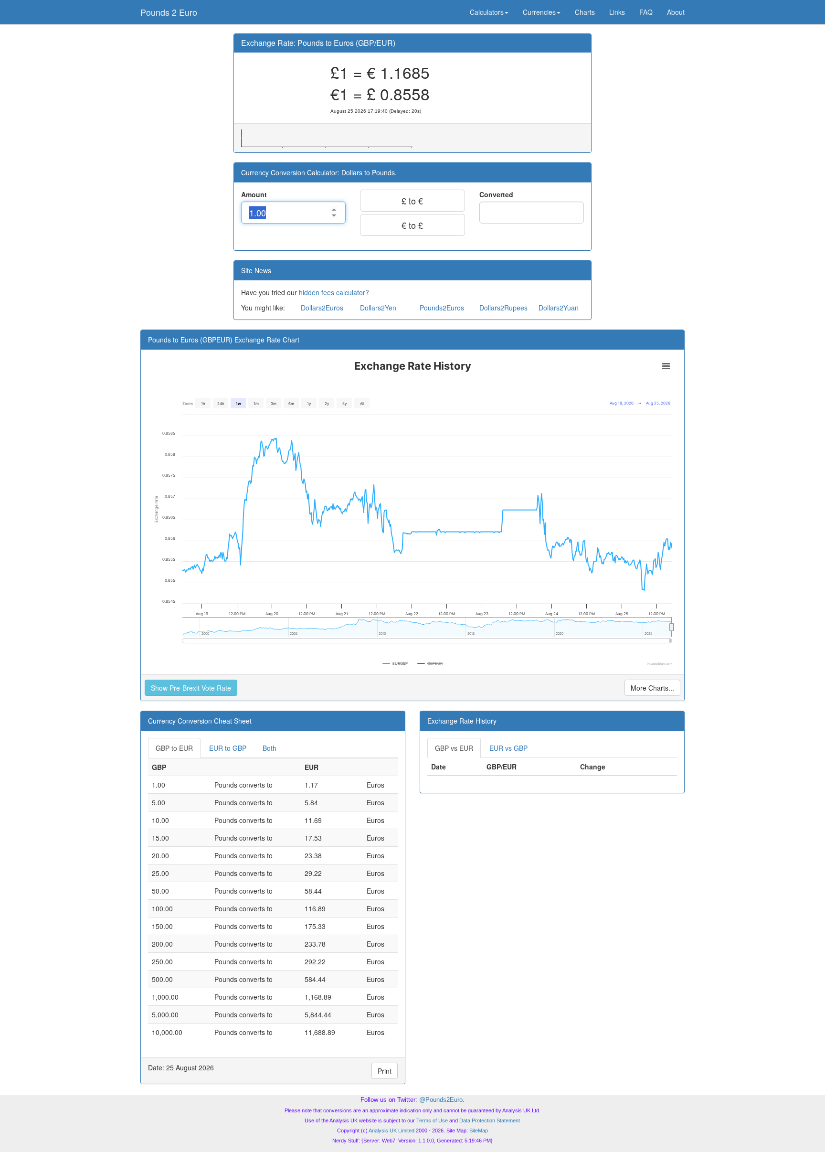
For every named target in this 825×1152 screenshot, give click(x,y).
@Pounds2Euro (441, 1099)
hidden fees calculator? (334, 292)
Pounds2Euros (442, 307)
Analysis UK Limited (391, 1130)
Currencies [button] (539, 12)
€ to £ (412, 225)
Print (384, 1071)
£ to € (412, 200)
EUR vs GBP (508, 748)
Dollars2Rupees (503, 307)
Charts (585, 12)
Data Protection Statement (489, 1120)
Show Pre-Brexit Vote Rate (191, 688)
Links (617, 12)
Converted (496, 194)
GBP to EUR (174, 748)
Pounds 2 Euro (168, 12)
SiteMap (478, 1130)
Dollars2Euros (322, 307)
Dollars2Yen (378, 307)
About (676, 12)
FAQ (646, 12)
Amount (254, 194)
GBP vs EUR (454, 748)
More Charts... (652, 688)
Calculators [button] (487, 12)
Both (269, 748)
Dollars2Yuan (559, 307)
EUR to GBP (227, 748)
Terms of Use (432, 1120)
